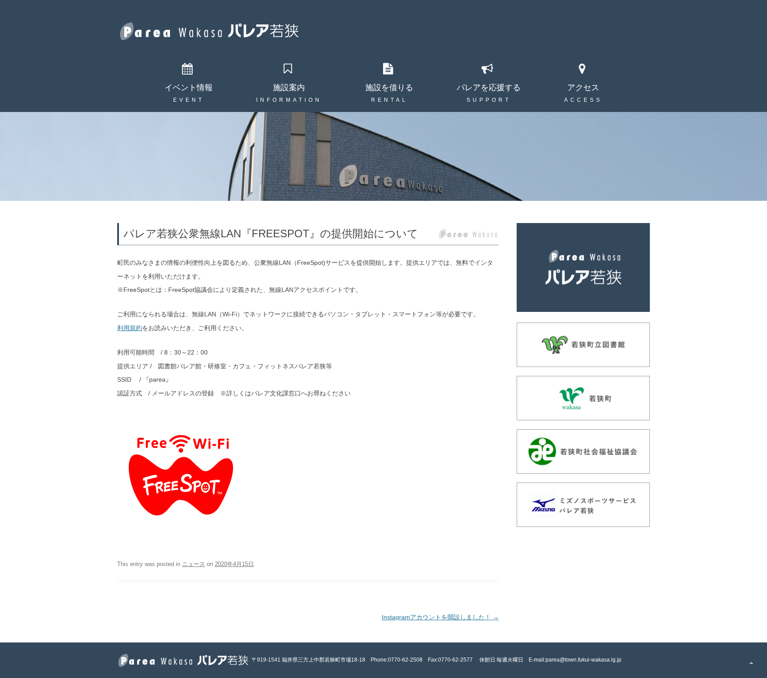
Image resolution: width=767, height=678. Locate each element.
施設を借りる (389, 87)
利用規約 (129, 327)
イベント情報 (189, 87)
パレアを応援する (489, 87)
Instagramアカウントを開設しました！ (440, 617)
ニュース (193, 564)
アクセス (583, 87)
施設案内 (289, 87)
